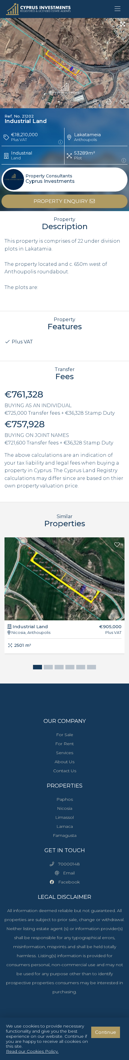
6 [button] (90, 668)
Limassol (64, 817)
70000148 (67, 864)
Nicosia (64, 808)
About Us (64, 761)
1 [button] (36, 668)
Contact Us (64, 770)
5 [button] (79, 668)
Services (64, 752)
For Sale (64, 734)
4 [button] (68, 668)
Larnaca (64, 826)
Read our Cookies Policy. (32, 1051)
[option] (64, 599)
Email (67, 873)
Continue (105, 1032)
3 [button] (58, 668)
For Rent (64, 743)
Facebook (67, 882)
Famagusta (64, 835)
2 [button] (47, 668)
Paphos (64, 799)
